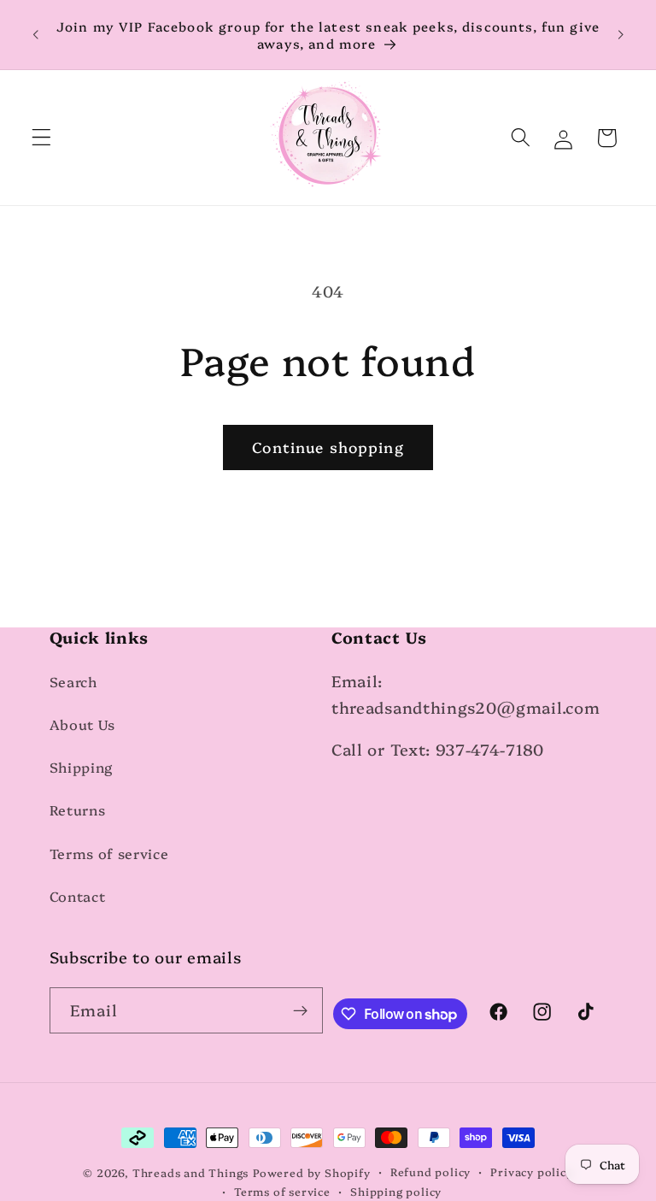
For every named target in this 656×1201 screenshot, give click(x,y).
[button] (41, 138)
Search (73, 681)
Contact (78, 895)
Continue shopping (328, 446)
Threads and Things (190, 1172)
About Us (83, 724)
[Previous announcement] (36, 35)
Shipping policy (396, 1191)
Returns (78, 809)
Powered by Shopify (312, 1172)
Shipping (82, 766)
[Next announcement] (620, 35)
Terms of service (109, 853)
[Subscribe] (301, 1010)
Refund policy (430, 1171)
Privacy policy (531, 1171)
